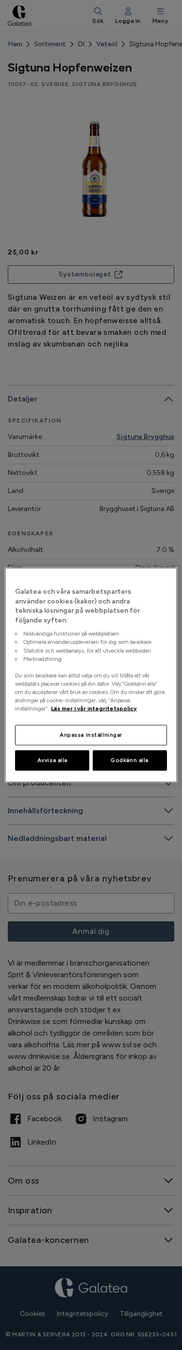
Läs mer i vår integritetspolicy (94, 708)
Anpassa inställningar (91, 734)
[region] (90, 675)
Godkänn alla (130, 760)
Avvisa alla (52, 760)
